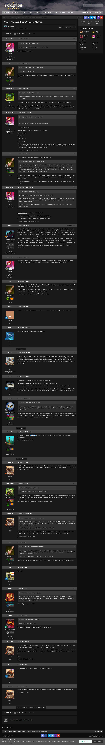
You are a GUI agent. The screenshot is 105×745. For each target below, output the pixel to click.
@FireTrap (33, 435)
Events (63, 12)
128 (11, 453)
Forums (7, 12)
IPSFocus (10, 735)
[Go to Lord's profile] (10, 576)
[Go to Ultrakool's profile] (10, 623)
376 (11, 508)
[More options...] (74, 39)
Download (15, 12)
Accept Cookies (86, 741)
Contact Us (6, 736)
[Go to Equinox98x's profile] (10, 440)
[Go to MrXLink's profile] (5, 27)
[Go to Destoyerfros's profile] (10, 47)
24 (10, 479)
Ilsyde (9, 398)
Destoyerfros (9, 39)
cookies (12, 741)
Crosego (10, 352)
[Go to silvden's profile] (10, 385)
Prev (7, 33)
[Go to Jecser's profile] (10, 315)
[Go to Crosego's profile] (10, 361)
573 (11, 251)
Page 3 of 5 (32, 33)
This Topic (96, 5)
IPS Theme (4, 735)
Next (23, 33)
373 (11, 422)
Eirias (9, 588)
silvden (10, 376)
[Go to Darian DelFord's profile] (10, 492)
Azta (35, 43)
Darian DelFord (10, 483)
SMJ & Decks (47, 12)
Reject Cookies (97, 741)
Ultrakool (9, 615)
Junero (10, 664)
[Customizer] (101, 12)
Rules (23, 12)
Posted (23, 38)
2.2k (10, 636)
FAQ (30, 12)
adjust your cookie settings (48, 741)
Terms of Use (10, 743)
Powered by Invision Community (96, 736)
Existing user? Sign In (87, 12)
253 (11, 84)
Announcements (24, 28)
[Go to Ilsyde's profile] (10, 406)
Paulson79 (10, 462)
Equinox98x (10, 431)
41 (10, 369)
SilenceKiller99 (10, 88)
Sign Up (97, 12)
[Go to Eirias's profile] (10, 597)
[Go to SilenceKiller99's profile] (10, 97)
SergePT (10, 327)
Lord (10, 567)
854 (11, 105)
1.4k (11, 609)
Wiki (56, 12)
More (70, 12)
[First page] (4, 34)
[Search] (101, 5)
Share (61, 27)
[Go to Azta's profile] (10, 71)
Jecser (10, 306)
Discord (38, 12)
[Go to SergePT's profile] (10, 336)
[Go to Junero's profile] (10, 673)
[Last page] (26, 34)
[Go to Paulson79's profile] (10, 470)
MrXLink (11, 26)
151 (11, 56)
